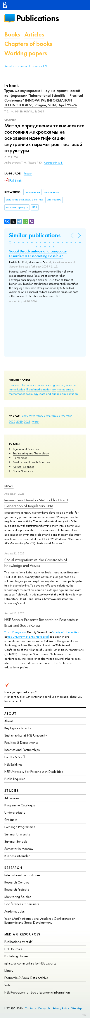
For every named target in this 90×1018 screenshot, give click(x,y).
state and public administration (58, 394)
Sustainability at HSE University (25, 735)
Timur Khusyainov (15, 632)
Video (8, 985)
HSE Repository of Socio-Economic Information (37, 992)
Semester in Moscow (18, 849)
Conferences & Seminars (21, 904)
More (35, 421)
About (10, 713)
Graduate (10, 820)
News (9, 486)
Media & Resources (22, 934)
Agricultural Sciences (26, 449)
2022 (62, 416)
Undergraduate (14, 812)
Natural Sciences (23, 467)
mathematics (17, 394)
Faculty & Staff (14, 757)
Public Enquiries (14, 779)
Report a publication (16, 66)
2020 (12, 421)
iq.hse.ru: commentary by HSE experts (30, 963)
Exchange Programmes (19, 827)
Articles (34, 34)
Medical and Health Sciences (31, 462)
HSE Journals (13, 949)
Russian (28, 173)
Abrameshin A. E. (53, 162)
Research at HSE (38, 66)
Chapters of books (28, 44)
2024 (47, 416)
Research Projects (16, 889)
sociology (32, 394)
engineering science (63, 385)
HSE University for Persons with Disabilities (33, 772)
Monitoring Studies (17, 897)
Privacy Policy (61, 1008)
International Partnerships (22, 750)
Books (12, 34)
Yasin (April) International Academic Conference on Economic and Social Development (40, 920)
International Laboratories (22, 875)
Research (13, 868)
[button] (10, 242)
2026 (32, 416)
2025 (39, 416)
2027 (25, 416)
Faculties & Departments (21, 742)
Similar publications (35, 235)
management (65, 389)
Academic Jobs (14, 911)
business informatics (21, 385)
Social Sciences (23, 471)
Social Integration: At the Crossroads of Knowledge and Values (35, 562)
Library (8, 970)
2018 (27, 421)
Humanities (20, 458)
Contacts (30, 1008)
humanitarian (17, 389)
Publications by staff (18, 942)
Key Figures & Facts (17, 728)
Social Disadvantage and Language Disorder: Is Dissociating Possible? (38, 253)
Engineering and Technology (31, 453)
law (54, 389)
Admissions (11, 798)
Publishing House (16, 956)
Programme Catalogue (19, 805)
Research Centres (16, 882)
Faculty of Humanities (65, 632)
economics (42, 385)
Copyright (44, 1008)
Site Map (76, 1008)
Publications (37, 18)
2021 (69, 416)
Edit (84, 1013)
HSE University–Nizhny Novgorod (28, 636)
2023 (55, 416)
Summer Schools (15, 841)
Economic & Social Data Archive (26, 978)
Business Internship (17, 856)
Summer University (17, 834)
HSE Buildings (13, 764)
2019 (19, 421)
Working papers (25, 53)
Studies (11, 791)
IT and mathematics (38, 389)
